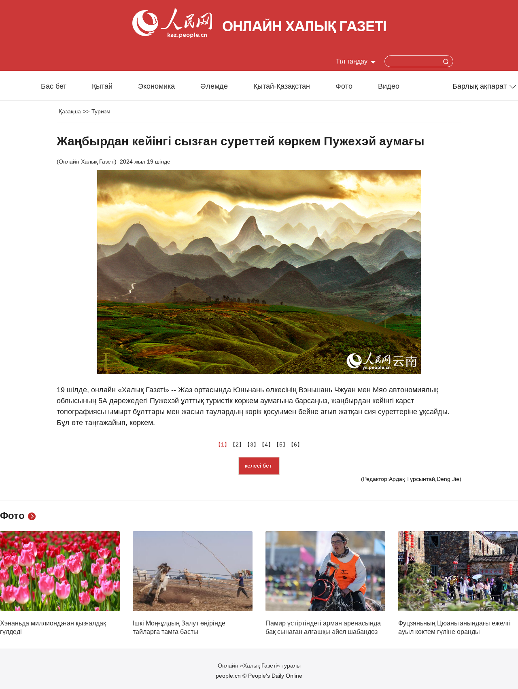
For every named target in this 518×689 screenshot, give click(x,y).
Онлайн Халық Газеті (87, 161)
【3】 (251, 444)
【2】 (237, 444)
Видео (388, 86)
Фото (343, 86)
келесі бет (259, 465)
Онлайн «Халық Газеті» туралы (259, 665)
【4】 (266, 444)
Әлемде (214, 86)
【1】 (222, 444)
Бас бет (53, 86)
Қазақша (70, 111)
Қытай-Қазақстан (281, 86)
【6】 (295, 444)
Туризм (100, 111)
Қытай (102, 86)
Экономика (156, 86)
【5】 (281, 444)
